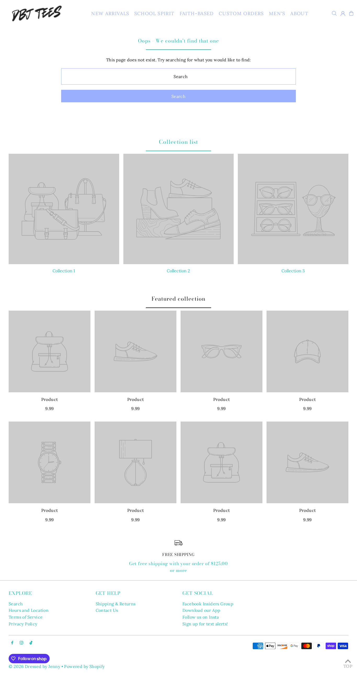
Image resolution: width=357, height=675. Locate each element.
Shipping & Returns (116, 603)
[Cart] (351, 13)
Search (16, 603)
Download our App (201, 610)
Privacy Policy (23, 623)
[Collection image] (64, 209)
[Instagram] (21, 643)
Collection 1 (64, 270)
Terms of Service (26, 617)
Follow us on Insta (200, 617)
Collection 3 (293, 270)
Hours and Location (29, 610)
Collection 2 (178, 270)
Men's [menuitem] (277, 13)
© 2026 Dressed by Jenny (34, 666)
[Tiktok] (31, 643)
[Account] (343, 13)
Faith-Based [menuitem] (197, 13)
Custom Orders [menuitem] (241, 13)
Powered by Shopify (84, 666)
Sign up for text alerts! (205, 623)
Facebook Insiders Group (207, 603)
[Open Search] (334, 13)
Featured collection (179, 298)
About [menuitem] (299, 13)
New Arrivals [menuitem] (110, 13)
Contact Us (107, 610)
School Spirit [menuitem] (154, 13)
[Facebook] (12, 643)
